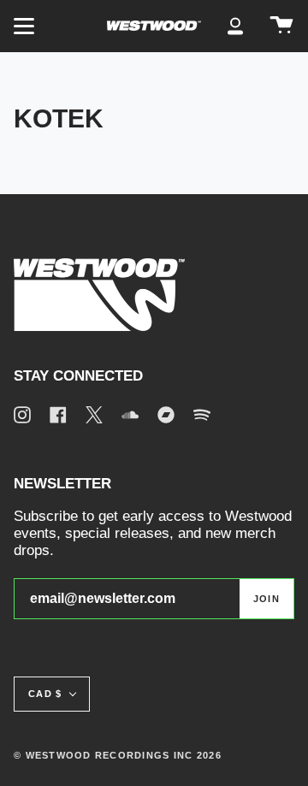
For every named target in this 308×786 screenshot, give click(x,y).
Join (266, 599)
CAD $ (45, 693)
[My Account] (235, 25)
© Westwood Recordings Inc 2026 (118, 755)
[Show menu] (26, 25)
